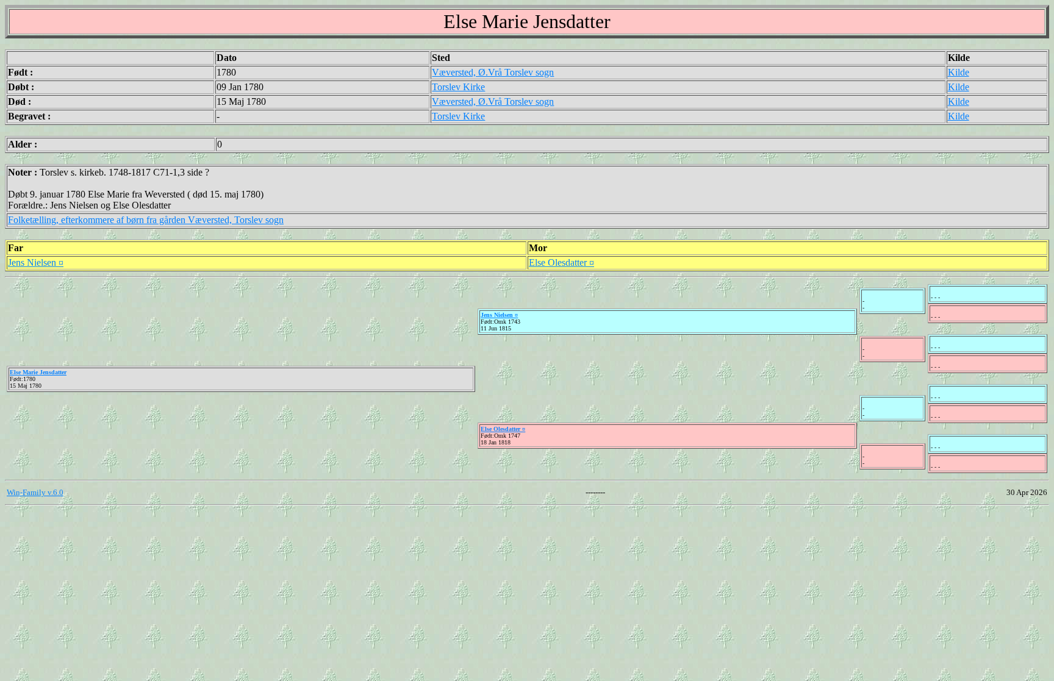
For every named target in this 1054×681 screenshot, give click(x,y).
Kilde (958, 72)
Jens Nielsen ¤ (35, 262)
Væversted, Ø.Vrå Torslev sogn (493, 72)
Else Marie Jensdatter (38, 372)
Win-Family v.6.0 (35, 492)
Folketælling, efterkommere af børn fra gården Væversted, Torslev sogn (146, 220)
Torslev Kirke (458, 87)
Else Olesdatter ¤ (561, 262)
